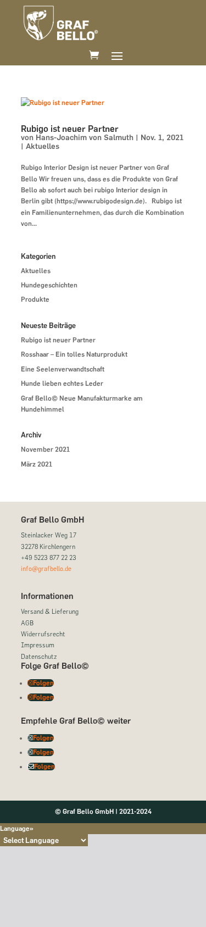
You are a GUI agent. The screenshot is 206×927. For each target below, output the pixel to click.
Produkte (35, 299)
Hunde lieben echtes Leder (62, 383)
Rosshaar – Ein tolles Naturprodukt (74, 354)
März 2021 (36, 464)
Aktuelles (42, 146)
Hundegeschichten (49, 285)
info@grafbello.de (46, 568)
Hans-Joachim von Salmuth (84, 137)
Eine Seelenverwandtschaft (62, 369)
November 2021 (45, 449)
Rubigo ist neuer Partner (70, 129)
